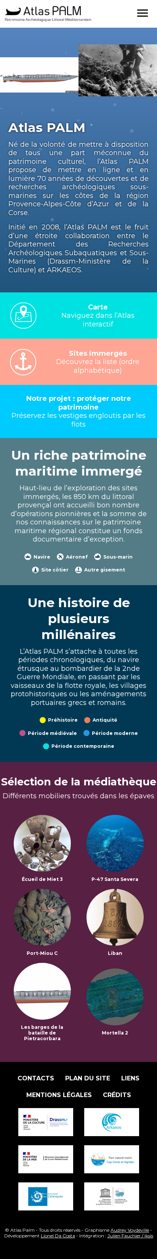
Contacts (36, 1078)
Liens (130, 1078)
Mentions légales (59, 1095)
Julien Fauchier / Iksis (130, 1236)
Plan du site (87, 1078)
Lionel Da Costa (58, 1236)
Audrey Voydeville (130, 1230)
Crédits (117, 1095)
